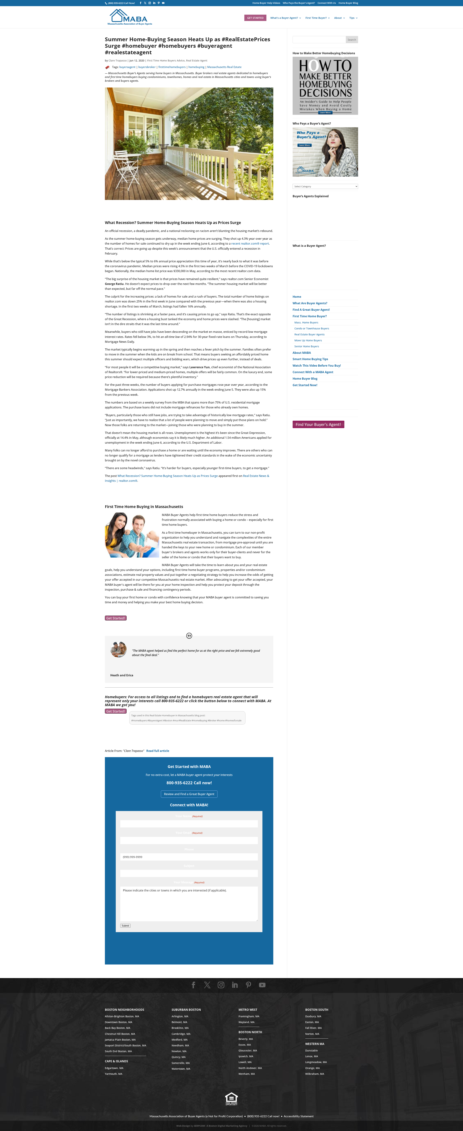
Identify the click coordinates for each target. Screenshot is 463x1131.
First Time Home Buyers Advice (166, 60)
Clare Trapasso (118, 60)
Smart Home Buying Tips (310, 359)
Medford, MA (180, 1039)
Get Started (255, 18)
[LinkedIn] (154, 3)
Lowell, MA (245, 1062)
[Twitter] (145, 3)
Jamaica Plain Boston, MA (120, 1039)
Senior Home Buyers (306, 346)
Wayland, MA (246, 1022)
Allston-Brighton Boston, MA (122, 1016)
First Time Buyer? (316, 18)
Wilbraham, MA (314, 1073)
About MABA (302, 353)
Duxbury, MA (313, 1016)
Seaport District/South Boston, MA (125, 1045)
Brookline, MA (180, 1028)
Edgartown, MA (114, 1068)
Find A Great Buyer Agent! (311, 310)
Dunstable (311, 1050)
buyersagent (127, 67)
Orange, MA (312, 1068)
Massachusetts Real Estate (224, 67)
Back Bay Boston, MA (117, 1028)
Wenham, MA (247, 1073)
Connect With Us (327, 3)
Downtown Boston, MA (118, 1022)
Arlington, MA (180, 1016)
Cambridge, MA (181, 1034)
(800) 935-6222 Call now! (263, 1116)
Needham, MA (180, 1045)
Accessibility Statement (299, 1116)
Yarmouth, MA (113, 1073)
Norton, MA (312, 1034)
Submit (125, 925)
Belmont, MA (179, 1022)
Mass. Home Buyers (306, 322)
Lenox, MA (311, 1056)
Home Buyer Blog (348, 3)
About (338, 18)
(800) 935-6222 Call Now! (121, 3)
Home (297, 297)
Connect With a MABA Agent (313, 372)
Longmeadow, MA (316, 1062)
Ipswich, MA (246, 1056)
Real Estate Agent (196, 60)
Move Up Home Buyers (308, 340)
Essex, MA (245, 1044)
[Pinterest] (159, 3)
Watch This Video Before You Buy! (317, 366)
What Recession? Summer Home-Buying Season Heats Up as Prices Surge (168, 476)
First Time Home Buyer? (310, 316)
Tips (351, 18)
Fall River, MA (313, 1028)
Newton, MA (179, 1051)
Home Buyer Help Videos (266, 3)
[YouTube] (163, 3)
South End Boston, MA (118, 1051)
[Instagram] (149, 3)
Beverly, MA (246, 1039)
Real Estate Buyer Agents (309, 334)
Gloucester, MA (248, 1050)
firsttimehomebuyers (172, 67)
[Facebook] (140, 3)
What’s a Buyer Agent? (284, 18)
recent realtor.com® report (250, 244)
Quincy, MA (179, 1057)
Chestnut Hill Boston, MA (120, 1034)
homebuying (196, 67)
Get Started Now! (305, 385)
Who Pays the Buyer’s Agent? (299, 3)
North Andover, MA (250, 1068)
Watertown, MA (181, 1068)
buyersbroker (147, 67)
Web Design (183, 1125)
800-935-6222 (173, 700)
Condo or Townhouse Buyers (311, 328)
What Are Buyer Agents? (310, 303)
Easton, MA (312, 1022)
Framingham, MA (249, 1016)
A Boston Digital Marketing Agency (227, 1125)
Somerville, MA (181, 1063)
